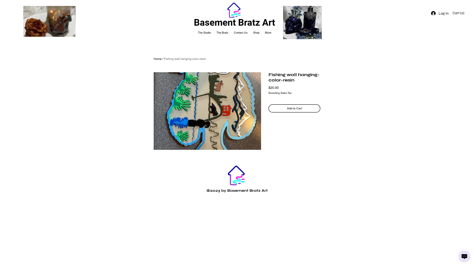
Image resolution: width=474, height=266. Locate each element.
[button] (459, 13)
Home (158, 59)
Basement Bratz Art (234, 22)
